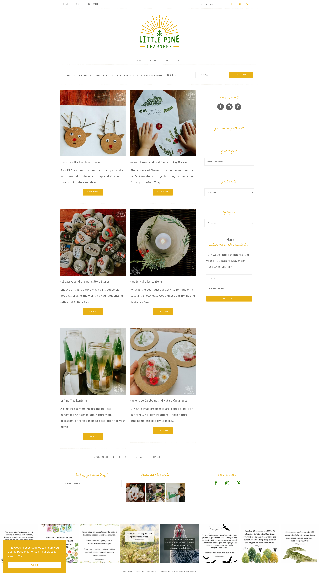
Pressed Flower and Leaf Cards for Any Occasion (159, 162)
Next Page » (156, 457)
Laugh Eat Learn (187, 571)
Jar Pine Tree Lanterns (73, 400)
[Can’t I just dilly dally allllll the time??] (139, 543)
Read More (93, 192)
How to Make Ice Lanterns (146, 281)
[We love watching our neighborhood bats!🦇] (219, 543)
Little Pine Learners (159, 31)
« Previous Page (101, 457)
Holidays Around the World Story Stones (84, 281)
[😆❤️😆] (179, 543)
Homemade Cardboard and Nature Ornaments (158, 400)
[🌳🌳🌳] (260, 543)
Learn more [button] (15, 555)
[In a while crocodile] (300, 543)
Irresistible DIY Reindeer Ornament (81, 162)
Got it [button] (34, 564)
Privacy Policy (150, 571)
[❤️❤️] (99, 543)
